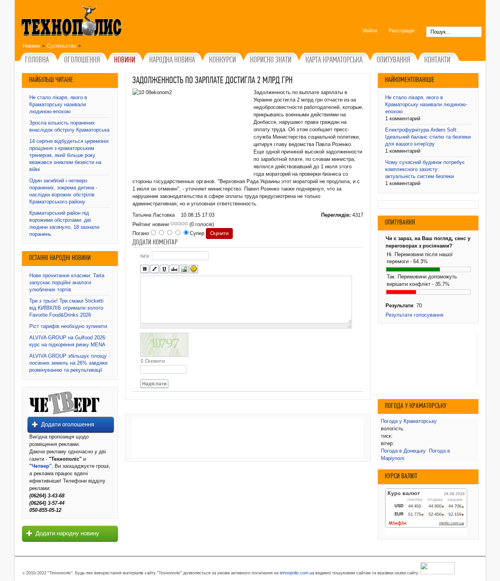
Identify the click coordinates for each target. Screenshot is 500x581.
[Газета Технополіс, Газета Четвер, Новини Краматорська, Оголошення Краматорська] (72, 22)
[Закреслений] (174, 269)
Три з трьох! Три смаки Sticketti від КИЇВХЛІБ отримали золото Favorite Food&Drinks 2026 (66, 308)
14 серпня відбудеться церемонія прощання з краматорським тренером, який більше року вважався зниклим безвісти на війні (69, 155)
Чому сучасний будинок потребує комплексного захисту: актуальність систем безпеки (425, 169)
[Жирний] (144, 269)
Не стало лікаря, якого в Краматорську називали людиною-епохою (58, 104)
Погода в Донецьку (403, 451)
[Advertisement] (247, 437)
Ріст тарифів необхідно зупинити (68, 326)
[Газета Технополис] (64, 413)
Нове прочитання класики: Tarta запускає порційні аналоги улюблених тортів (66, 282)
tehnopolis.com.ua (297, 572)
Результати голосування (414, 315)
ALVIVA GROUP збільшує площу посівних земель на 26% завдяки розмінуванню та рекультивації (68, 363)
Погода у (409, 421)
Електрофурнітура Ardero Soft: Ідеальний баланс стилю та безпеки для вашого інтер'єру (428, 137)
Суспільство (61, 46)
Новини (31, 46)
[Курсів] (154, 269)
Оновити (155, 361)
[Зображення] (183, 269)
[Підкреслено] (164, 269)
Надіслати (154, 384)
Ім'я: (145, 256)
